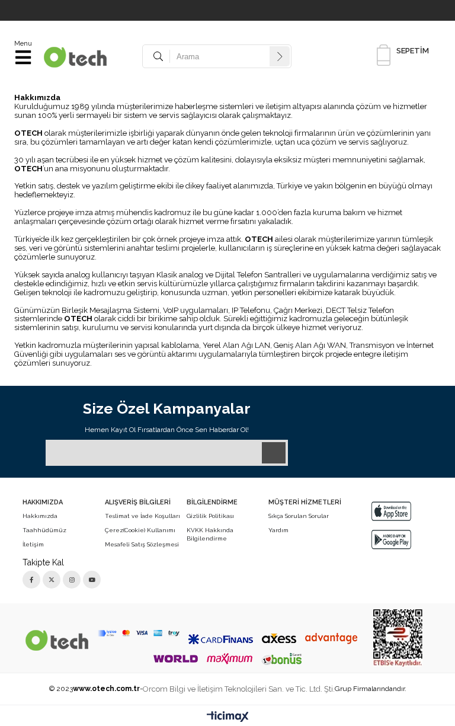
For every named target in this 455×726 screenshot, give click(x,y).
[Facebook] (31, 580)
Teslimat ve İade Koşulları (142, 516)
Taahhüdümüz (44, 530)
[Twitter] (51, 580)
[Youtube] (92, 580)
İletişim (33, 544)
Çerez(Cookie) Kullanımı (140, 530)
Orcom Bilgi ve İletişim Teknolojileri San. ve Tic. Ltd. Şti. (239, 689)
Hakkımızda (40, 516)
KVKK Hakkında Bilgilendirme (210, 534)
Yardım (278, 530)
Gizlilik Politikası (210, 516)
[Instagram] (72, 580)
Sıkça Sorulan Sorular (298, 516)
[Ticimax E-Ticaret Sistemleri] (228, 717)
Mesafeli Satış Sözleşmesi (142, 544)
